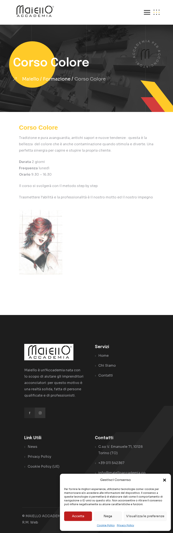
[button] (164, 480)
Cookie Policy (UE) (43, 466)
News (32, 446)
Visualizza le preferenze (145, 516)
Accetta (78, 516)
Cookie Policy (106, 525)
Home (103, 355)
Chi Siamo (107, 365)
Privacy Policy (125, 525)
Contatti (105, 375)
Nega (108, 516)
